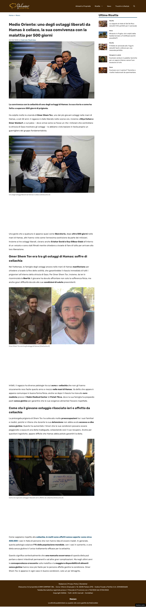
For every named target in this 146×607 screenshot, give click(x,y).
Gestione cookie (140, 605)
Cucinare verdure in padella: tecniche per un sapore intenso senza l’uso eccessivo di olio (123, 60)
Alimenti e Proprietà (83, 6)
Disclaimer (83, 584)
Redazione (62, 584)
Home (11, 15)
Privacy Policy (73, 584)
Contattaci (89, 593)
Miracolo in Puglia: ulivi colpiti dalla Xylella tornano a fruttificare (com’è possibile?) (122, 36)
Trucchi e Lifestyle (122, 6)
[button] (134, 6)
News (109, 6)
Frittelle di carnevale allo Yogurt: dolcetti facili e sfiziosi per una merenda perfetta (121, 48)
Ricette (97, 6)
